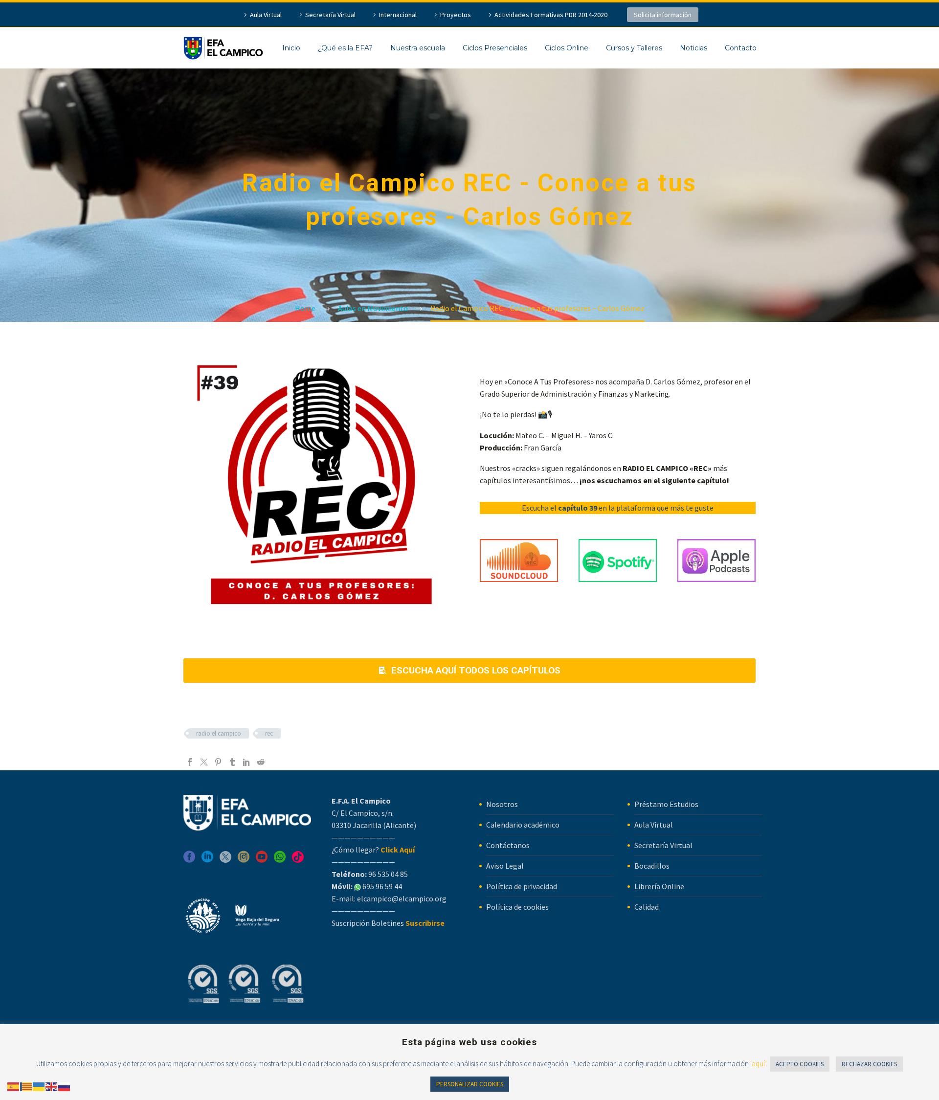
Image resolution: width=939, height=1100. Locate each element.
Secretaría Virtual (330, 14)
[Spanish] (13, 1086)
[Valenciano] (26, 1086)
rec (269, 733)
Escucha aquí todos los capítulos (469, 670)
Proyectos (455, 14)
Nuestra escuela (417, 48)
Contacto (741, 48)
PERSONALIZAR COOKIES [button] (469, 1084)
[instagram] (243, 860)
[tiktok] (298, 860)
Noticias (693, 48)
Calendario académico (522, 825)
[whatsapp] (280, 860)
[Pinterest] (218, 762)
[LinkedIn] (246, 762)
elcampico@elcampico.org (402, 898)
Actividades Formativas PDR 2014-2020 (550, 14)
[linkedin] (207, 860)
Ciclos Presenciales (495, 48)
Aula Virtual (266, 14)
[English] (51, 1086)
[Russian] (64, 1086)
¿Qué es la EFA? (345, 48)
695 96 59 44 (381, 886)
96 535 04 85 (387, 874)
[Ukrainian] (39, 1086)
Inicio (291, 48)
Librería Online (659, 886)
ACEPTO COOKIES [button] (800, 1064)
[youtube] (262, 860)
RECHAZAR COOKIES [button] (869, 1064)
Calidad (646, 907)
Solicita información (663, 14)
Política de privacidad (521, 886)
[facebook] (189, 860)
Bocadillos (652, 866)
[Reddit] (261, 762)
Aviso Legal (505, 866)
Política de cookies (517, 907)
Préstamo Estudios (666, 804)
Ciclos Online (566, 48)
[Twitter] (204, 762)
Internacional (398, 14)
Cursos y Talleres (634, 48)
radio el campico (218, 733)
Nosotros (502, 804)
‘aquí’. (758, 1063)
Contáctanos (508, 845)
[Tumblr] (232, 762)
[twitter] (225, 860)
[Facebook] (190, 762)
